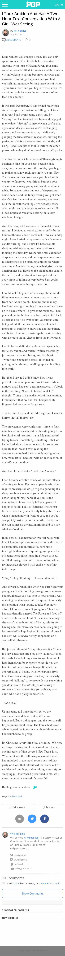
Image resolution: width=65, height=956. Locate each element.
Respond (50, 807)
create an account (49, 883)
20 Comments (13, 39)
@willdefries (20, 855)
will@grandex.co (23, 868)
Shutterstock (16, 796)
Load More (32, 932)
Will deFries (20, 30)
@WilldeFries (31, 837)
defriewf (18, 864)
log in (17, 883)
